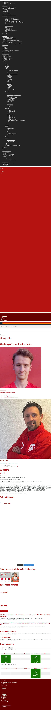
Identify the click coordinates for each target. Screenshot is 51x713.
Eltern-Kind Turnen (11, 140)
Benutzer (4, 12)
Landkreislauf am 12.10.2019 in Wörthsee (10, 50)
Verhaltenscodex (8, 31)
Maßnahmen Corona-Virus (7, 52)
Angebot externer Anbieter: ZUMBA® (13, 284)
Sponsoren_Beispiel (6, 59)
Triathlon (7, 136)
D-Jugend (9, 75)
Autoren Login (5, 10)
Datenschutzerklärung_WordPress (9, 15)
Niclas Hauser (3, 390)
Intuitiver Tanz (5, 45)
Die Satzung (10, 183)
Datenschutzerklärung (6, 13)
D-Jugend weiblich (11, 117)
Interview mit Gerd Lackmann (13, 202)
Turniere (4, 156)
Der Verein (4, 16)
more (24, 619)
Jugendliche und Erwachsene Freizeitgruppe (16, 120)
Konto (3, 49)
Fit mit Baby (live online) (12, 97)
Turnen (6, 137)
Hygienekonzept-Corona (12, 119)
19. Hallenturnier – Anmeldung (8, 3)
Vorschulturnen (5, 162)
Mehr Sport (7, 125)
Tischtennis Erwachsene (12, 133)
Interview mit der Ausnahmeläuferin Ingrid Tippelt (12, 41)
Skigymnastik (10, 104)
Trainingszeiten (5, 153)
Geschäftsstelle (8, 23)
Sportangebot (5, 60)
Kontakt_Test (5, 48)
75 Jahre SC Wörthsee (9, 18)
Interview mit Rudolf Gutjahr (8, 42)
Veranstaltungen (6, 300)
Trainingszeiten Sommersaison (8, 154)
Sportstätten (4, 147)
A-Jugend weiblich (11, 110)
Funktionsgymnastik (11, 98)
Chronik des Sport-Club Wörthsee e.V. (12, 21)
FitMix (8, 106)
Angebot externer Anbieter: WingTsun (13, 283)
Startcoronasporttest (6, 148)
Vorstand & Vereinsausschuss (8, 163)
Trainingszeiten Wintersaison (8, 155)
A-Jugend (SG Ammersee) (12, 70)
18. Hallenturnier (8, 158)
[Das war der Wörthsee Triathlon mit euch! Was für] (6, 513)
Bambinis (9, 112)
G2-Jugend (4, 36)
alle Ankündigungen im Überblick (9, 7)
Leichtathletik (7, 123)
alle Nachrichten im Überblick (8, 8)
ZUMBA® (4, 165)
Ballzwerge (7, 65)
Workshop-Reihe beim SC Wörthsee (13, 286)
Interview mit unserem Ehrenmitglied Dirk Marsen (12, 43)
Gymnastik (7, 91)
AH (8, 71)
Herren (8, 87)
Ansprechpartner (8, 20)
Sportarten (4, 61)
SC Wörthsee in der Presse (7, 58)
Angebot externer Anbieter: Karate (12, 282)
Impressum (4, 39)
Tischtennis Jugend (11, 134)
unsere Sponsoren (8, 29)
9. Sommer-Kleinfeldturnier (10, 159)
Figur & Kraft (10, 105)
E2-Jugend (9, 80)
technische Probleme (6, 151)
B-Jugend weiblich (11, 111)
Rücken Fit (9, 101)
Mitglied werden (5, 54)
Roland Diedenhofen (4, 460)
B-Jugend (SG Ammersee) (12, 72)
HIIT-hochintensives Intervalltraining (9, 38)
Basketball (7, 66)
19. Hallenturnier (5, 2)
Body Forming (10, 96)
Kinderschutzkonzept (9, 26)
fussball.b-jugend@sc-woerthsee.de (11, 466)
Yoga (6, 144)
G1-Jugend (9, 85)
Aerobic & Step (10, 93)
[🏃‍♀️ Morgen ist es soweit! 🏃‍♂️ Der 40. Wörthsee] (19, 515)
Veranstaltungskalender (10, 210)
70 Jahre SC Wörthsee (6, 4)
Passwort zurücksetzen (6, 56)
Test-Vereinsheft (5, 152)
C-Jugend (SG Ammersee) (12, 74)
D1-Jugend (9, 76)
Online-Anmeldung (11, 89)
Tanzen (6, 126)
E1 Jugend (9, 79)
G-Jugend (9, 84)
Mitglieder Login (5, 55)
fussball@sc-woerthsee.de (9, 396)
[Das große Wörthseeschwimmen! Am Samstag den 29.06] (19, 551)
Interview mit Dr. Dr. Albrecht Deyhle (15, 198)
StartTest (4, 149)
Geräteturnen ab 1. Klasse (7, 37)
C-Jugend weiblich (11, 115)
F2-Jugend (9, 82)
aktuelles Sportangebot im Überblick (12, 19)
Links (6, 27)
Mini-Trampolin (10, 100)
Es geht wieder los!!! (5, 637)
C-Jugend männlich (11, 113)
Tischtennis (7, 131)
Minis (8, 121)
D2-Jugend (9, 77)
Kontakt (4, 47)
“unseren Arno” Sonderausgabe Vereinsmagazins (18, 203)
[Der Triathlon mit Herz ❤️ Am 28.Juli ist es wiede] (32, 554)
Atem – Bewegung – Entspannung (14, 95)
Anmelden (4, 9)
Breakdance (7, 224)
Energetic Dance (10, 128)
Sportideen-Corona (8, 28)
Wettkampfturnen (10, 141)
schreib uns (7, 305)
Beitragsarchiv (5, 11)
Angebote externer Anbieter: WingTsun (12, 145)
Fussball (6, 68)
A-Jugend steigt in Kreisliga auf (8, 631)
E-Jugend (9, 78)
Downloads (4, 33)
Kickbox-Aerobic (10, 99)
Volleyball (7, 143)
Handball (7, 108)
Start (3, 1)
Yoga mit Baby (5, 164)
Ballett (6, 64)
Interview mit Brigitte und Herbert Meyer (10, 40)
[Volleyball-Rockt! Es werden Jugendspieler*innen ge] (6, 549)
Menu (2, 171)
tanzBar (9, 129)
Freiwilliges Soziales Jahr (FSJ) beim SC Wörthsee (15, 22)
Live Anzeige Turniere (6, 51)
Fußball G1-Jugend (12, 649)
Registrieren (4, 57)
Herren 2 (9, 88)
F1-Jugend (9, 238)
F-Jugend (9, 81)
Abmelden (4, 6)
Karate (3, 46)
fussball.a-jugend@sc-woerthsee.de (11, 397)
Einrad (6, 67)
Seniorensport (10, 102)
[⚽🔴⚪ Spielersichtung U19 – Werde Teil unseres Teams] (32, 526)
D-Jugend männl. (10, 116)
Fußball (6, 225)
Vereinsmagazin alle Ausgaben (11, 30)
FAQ (3, 34)
